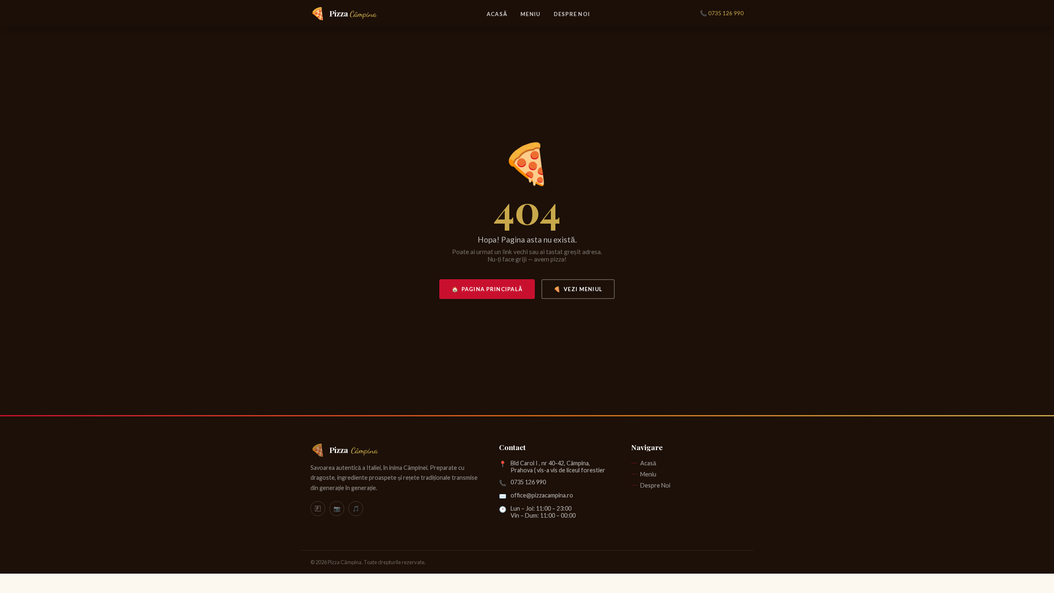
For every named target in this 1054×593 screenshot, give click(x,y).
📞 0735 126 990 (722, 13)
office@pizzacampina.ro (542, 495)
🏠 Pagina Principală (487, 289)
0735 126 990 (528, 482)
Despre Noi (572, 14)
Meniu (530, 14)
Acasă (497, 14)
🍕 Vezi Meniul (578, 289)
